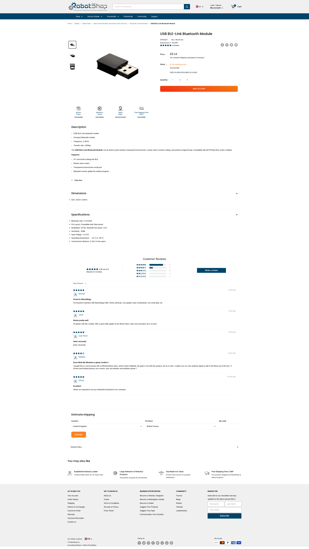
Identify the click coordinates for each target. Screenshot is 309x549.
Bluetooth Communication (139, 23)
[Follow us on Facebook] (139, 543)
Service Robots (93, 16)
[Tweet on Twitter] (231, 45)
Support (154, 16)
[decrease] (172, 79)
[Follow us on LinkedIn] (167, 543)
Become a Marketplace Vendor (152, 499)
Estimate (78, 434)
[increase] (187, 79)
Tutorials (179, 507)
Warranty (71, 514)
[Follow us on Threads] (171, 543)
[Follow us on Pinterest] (153, 543)
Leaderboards (181, 511)
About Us (107, 496)
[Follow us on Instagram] (148, 543)
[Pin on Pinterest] (227, 45)
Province (149, 421)
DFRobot (164, 40)
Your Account (73, 496)
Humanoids (112, 16)
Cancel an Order (74, 511)
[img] (78, 290)
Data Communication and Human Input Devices (110, 23)
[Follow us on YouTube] (157, 543)
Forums (179, 496)
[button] (166, 45)
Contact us (72, 522)
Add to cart (199, 89)
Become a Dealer (147, 503)
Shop (78, 16)
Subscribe (224, 516)
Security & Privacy (111, 507)
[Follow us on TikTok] (162, 543)
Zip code (222, 421)
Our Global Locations (75, 539)
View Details (78, 117)
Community (142, 16)
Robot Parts (86, 23)
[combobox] (148, 6)
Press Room (109, 511)
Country (74, 421)
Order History (73, 499)
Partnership (128, 16)
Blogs (178, 499)
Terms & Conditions (111, 503)
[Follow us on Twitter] (144, 543)
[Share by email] (236, 45)
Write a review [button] (211, 270)
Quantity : (164, 80)
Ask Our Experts (120, 117)
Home (70, 23)
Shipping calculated (187, 58)
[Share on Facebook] (222, 45)
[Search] (187, 6)
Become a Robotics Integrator (151, 496)
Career (106, 499)
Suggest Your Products (149, 507)
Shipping (71, 503)
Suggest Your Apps (147, 511)
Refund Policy (76, 447)
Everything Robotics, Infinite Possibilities (82, 545)
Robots (77, 23)
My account (215, 8)
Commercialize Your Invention (152, 514)
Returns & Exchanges (76, 507)
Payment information (76, 518)
